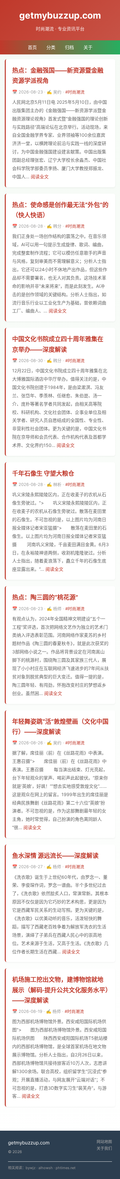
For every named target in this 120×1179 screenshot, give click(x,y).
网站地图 (104, 1141)
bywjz (31, 1168)
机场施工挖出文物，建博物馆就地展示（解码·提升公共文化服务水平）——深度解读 (60, 990)
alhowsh (45, 1168)
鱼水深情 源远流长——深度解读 (55, 856)
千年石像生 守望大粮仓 (43, 473)
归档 (69, 47)
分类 (50, 47)
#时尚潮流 (74, 91)
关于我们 (104, 1148)
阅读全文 (40, 176)
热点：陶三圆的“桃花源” (45, 597)
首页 (32, 47)
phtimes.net (66, 1168)
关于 (88, 47)
